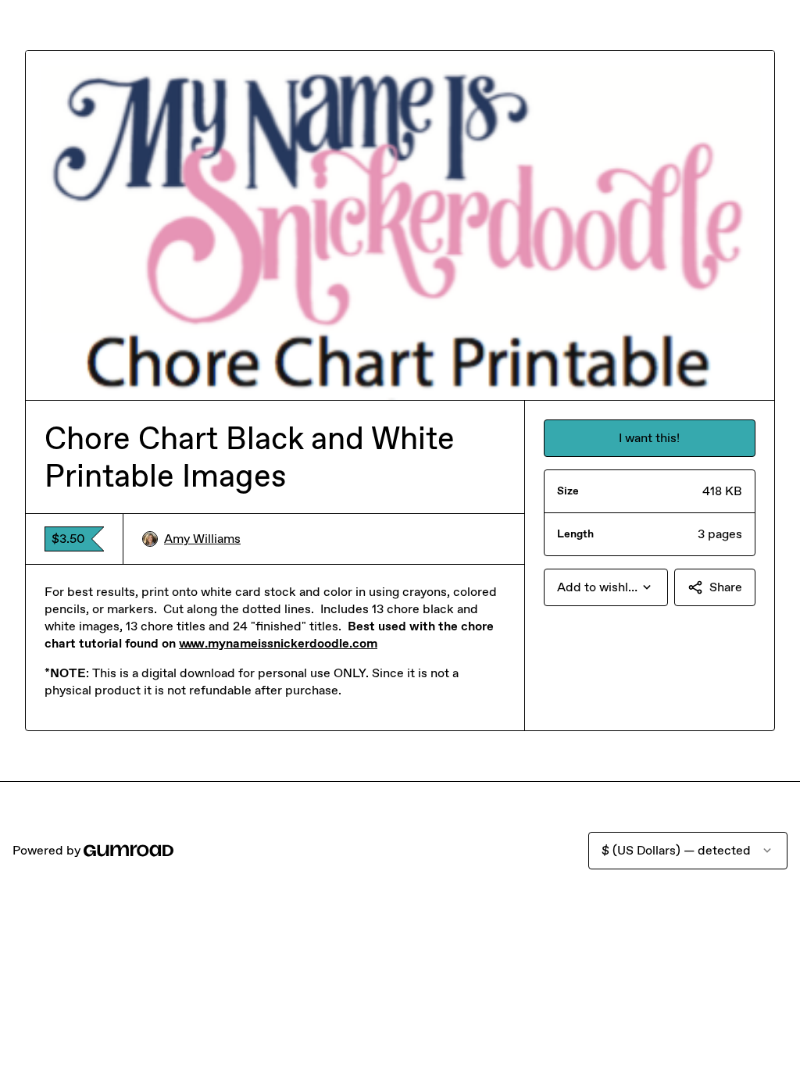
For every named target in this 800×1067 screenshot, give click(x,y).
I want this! (649, 437)
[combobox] (606, 587)
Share (725, 587)
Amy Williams (202, 538)
